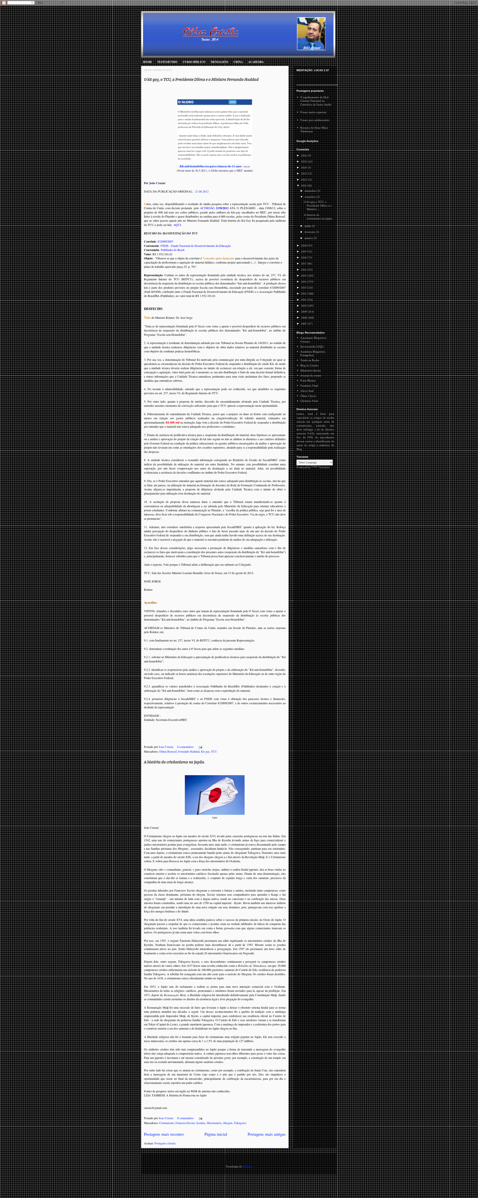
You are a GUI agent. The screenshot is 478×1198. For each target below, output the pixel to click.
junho (308, 226)
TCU (214, 751)
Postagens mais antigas (267, 1134)
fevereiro (310, 232)
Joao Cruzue (166, 747)
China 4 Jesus (308, 396)
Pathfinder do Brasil (172, 250)
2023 (304, 174)
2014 (304, 282)
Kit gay (205, 751)
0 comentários (185, 747)
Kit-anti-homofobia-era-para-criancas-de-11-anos (211, 166)
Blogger (247, 1166)
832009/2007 (165, 241)
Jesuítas (200, 1123)
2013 (304, 288)
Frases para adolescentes (314, 120)
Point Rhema (308, 381)
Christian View (309, 401)
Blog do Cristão (309, 366)
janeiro (309, 238)
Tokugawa (240, 1123)
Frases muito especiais (313, 112)
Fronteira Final (309, 386)
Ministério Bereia (310, 371)
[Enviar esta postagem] (200, 747)
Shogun (227, 1123)
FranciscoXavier (185, 1123)
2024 (304, 168)
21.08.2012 (202, 191)
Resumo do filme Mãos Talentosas (314, 129)
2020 (304, 246)
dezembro (311, 191)
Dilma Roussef (168, 751)
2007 (304, 324)
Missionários (214, 1123)
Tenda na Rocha (309, 360)
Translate (324, 467)
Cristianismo (166, 1123)
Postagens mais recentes (164, 1134)
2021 (304, 186)
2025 (304, 162)
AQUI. (177, 225)
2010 (304, 306)
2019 (304, 252)
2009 (304, 312)
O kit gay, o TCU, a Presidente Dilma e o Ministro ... (317, 205)
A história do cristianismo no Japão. (174, 762)
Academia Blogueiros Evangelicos (312, 353)
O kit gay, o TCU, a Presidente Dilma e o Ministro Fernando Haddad (201, 79)
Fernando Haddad (188, 751)
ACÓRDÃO (214, 208)
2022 (304, 180)
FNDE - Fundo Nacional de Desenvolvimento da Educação (196, 246)
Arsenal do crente (310, 376)
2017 (304, 264)
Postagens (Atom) (165, 1143)
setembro (310, 197)
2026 (304, 156)
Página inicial (215, 1134)
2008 (304, 318)
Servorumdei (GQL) (312, 347)
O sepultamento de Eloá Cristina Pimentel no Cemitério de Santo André (315, 100)
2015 (304, 276)
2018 (304, 258)
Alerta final (307, 391)
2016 (304, 270)
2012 (304, 294)
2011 (304, 300)
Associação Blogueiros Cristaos (313, 339)
